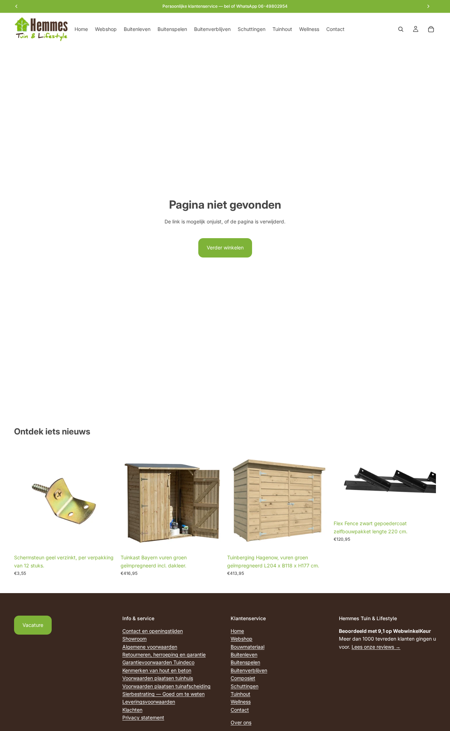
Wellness (241, 702)
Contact (240, 709)
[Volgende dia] (425, 482)
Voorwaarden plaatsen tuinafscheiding (166, 686)
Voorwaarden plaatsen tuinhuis (157, 678)
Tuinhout (240, 694)
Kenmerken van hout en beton (156, 670)
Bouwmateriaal (247, 646)
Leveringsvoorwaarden (148, 702)
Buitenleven (244, 654)
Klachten (132, 709)
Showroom (134, 639)
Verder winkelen (225, 247)
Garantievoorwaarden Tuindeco (158, 662)
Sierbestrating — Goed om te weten (163, 694)
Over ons (241, 722)
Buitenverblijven (249, 670)
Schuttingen (244, 686)
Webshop (241, 639)
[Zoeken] (401, 29)
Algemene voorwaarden (149, 646)
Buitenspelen (245, 662)
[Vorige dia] (344, 482)
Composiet (243, 678)
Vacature (32, 625)
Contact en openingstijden (152, 631)
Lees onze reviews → (376, 646)
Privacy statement (143, 717)
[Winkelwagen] (431, 29)
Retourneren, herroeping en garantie (164, 654)
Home (237, 631)
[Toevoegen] (105, 540)
